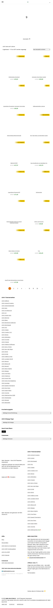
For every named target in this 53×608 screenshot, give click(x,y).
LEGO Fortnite (5, 339)
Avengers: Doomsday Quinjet (39, 77)
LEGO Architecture (7, 310)
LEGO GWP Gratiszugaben (9, 549)
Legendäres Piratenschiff (14, 192)
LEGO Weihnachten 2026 (8, 395)
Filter (4, 431)
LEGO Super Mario (6, 390)
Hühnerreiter (39, 192)
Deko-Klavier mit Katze (14, 251)
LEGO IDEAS (5, 352)
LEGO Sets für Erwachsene (9, 546)
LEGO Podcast (5, 555)
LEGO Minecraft (6, 364)
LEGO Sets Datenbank (8, 563)
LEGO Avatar (31, 458)
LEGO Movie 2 (5, 366)
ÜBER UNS (4, 604)
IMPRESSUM (20, 604)
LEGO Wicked (5, 400)
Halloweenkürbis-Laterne (39, 106)
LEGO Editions (5, 301)
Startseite (25, 39)
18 (29, 288)
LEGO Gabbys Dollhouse (8, 344)
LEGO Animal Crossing (8, 303)
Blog (3, 539)
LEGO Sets (4, 308)
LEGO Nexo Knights (7, 369)
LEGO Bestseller (6, 402)
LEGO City (4, 327)
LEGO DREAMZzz (6, 337)
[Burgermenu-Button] (2, 2)
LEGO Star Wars (6, 388)
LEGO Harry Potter (7, 347)
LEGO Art (4, 313)
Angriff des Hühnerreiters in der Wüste (14, 280)
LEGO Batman (5, 318)
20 (37, 288)
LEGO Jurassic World (7, 359)
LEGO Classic (5, 330)
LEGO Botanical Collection (9, 322)
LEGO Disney (5, 335)
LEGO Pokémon (6, 376)
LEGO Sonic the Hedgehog (9, 381)
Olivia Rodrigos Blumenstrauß (14, 135)
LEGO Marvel (5, 361)
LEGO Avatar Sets (6, 315)
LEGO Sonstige (5, 383)
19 (33, 288)
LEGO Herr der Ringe (7, 349)
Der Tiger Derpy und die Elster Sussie (39, 135)
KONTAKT (11, 604)
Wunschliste (5, 543)
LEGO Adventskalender (8, 306)
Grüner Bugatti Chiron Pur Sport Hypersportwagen (14, 222)
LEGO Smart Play (6, 378)
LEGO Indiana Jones (7, 356)
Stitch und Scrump (38, 221)
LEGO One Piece (6, 373)
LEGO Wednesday (6, 398)
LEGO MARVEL (31, 502)
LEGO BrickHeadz (6, 325)
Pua (39, 251)
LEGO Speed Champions (8, 385)
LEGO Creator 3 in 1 (7, 332)
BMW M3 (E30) (14, 163)
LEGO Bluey (5, 320)
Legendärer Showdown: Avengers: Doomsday (14, 106)
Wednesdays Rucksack (14, 77)
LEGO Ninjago (5, 371)
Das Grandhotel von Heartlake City (39, 163)
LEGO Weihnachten (33, 530)
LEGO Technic (5, 393)
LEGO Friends (5, 342)
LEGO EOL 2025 (6, 552)
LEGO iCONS (5, 354)
